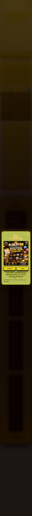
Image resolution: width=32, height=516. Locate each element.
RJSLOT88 (6, 281)
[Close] (27, 234)
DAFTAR (9, 268)
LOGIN (22, 268)
